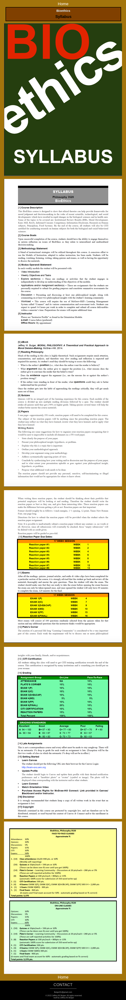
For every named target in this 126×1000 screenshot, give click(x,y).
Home (63, 4)
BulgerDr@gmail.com (63, 992)
